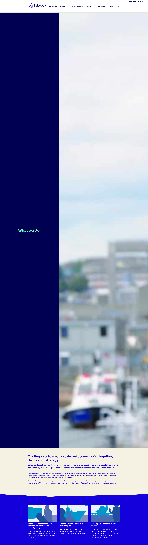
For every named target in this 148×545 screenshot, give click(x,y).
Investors (89, 6)
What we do (64, 6)
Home (31, 10)
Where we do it (77, 6)
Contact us (141, 1)
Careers (111, 6)
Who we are (52, 6)
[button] (118, 6)
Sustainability (101, 6)
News (134, 1)
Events (130, 1)
